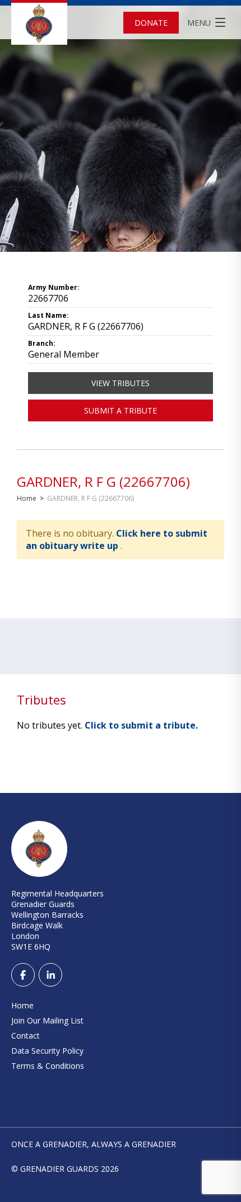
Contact (25, 1035)
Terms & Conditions (47, 1065)
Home (26, 498)
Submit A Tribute (120, 410)
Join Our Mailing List (47, 1020)
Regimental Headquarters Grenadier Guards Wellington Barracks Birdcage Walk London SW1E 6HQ (57, 920)
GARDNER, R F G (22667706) (103, 481)
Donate (151, 22)
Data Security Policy (47, 1050)
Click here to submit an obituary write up (116, 539)
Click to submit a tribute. (141, 725)
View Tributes (120, 383)
